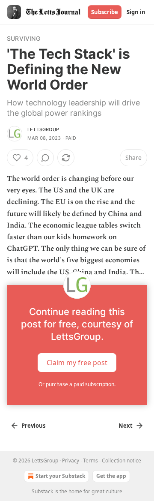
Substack (42, 491)
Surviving (23, 38)
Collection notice (121, 460)
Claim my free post (77, 362)
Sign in (136, 12)
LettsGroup (43, 129)
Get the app (111, 476)
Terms (90, 460)
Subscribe (104, 12)
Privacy (70, 460)
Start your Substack (60, 476)
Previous (33, 425)
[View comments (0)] (45, 157)
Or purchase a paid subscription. (77, 384)
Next (125, 425)
